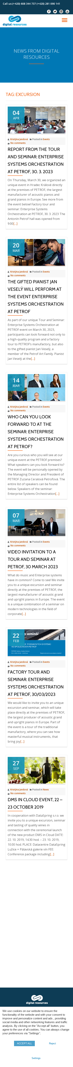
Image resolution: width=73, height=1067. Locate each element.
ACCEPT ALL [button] (24, 1043)
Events (46, 139)
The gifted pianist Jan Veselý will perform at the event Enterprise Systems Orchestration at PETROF (36, 296)
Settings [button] (36, 1058)
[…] (15, 224)
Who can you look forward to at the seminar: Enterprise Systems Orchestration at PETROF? (36, 431)
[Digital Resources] (15, 20)
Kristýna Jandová (19, 139)
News (46, 789)
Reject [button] (52, 1043)
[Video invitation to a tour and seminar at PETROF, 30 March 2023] (36, 522)
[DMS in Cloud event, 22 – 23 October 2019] (36, 770)
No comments (18, 143)
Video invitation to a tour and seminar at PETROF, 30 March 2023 (33, 559)
